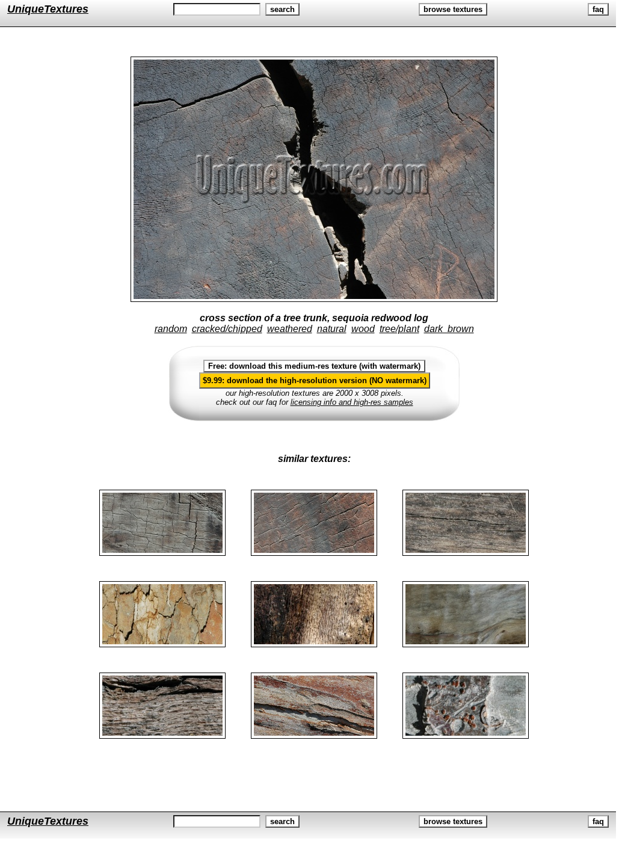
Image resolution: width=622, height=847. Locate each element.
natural (331, 329)
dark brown (449, 329)
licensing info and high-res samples (352, 402)
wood (363, 329)
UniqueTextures (47, 9)
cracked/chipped (227, 329)
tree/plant (399, 329)
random (171, 329)
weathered (289, 329)
